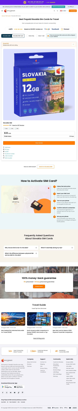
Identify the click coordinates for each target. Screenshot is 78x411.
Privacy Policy (45, 368)
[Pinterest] (22, 392)
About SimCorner (32, 362)
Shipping (45, 364)
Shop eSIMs (71, 380)
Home (3, 16)
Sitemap (58, 376)
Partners (32, 366)
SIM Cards (8, 16)
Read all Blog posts (39, 338)
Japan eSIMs (71, 376)
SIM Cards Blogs (58, 374)
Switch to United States (58, 6)
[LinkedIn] (10, 392)
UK (7, 402)
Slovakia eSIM (6, 36)
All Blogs (58, 368)
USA (19, 402)
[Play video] (26, 199)
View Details (39, 143)
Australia (3, 402)
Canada (23, 402)
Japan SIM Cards (71, 378)
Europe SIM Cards (71, 364)
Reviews (32, 364)
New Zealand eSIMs (71, 370)
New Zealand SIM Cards (71, 373)
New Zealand (13, 402)
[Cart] (57, 11)
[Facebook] (2, 392)
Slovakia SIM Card (18, 36)
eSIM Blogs (58, 372)
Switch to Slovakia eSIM (45, 166)
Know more (39, 286)
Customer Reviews (58, 362)
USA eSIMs (71, 366)
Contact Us (45, 362)
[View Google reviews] (47, 29)
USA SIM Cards (71, 368)
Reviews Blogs (58, 370)
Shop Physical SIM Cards (71, 383)
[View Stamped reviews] (65, 29)
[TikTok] (18, 392)
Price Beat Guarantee (58, 364)
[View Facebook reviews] (55, 29)
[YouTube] (14, 392)
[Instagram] (6, 392)
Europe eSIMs (71, 362)
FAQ (45, 366)
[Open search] (54, 11)
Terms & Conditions (45, 371)
